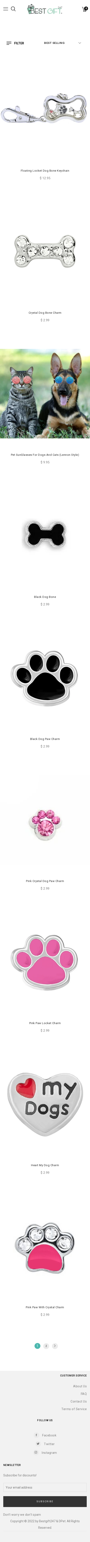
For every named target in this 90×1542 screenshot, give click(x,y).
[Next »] (55, 1346)
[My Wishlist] (79, 10)
